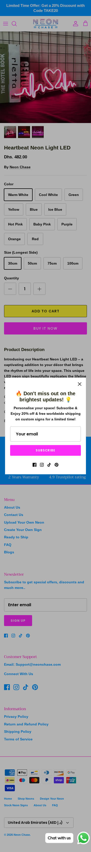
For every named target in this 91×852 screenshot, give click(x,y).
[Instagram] (42, 465)
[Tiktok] (49, 465)
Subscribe (46, 450)
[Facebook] (34, 465)
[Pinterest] (56, 465)
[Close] (79, 384)
